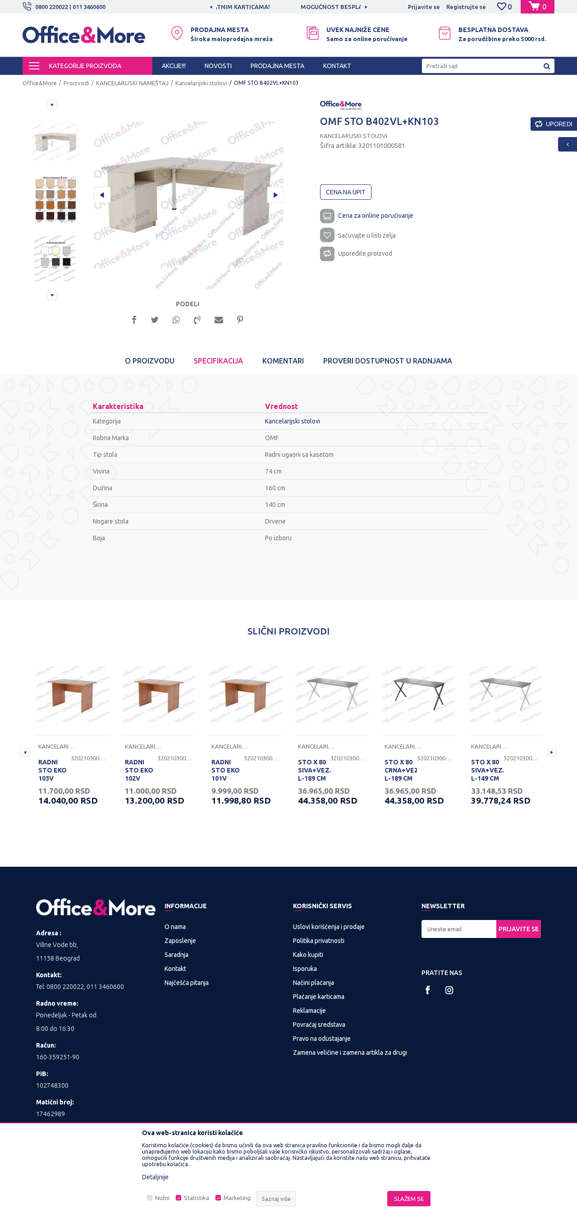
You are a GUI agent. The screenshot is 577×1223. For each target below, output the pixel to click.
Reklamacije (309, 1010)
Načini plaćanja (313, 982)
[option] (288, 7)
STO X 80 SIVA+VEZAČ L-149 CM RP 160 (487, 774)
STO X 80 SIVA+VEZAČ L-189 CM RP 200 (314, 774)
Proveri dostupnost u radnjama (387, 361)
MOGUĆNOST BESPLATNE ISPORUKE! (287, 7)
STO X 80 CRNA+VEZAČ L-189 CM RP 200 (401, 774)
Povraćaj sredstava (319, 1024)
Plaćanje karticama (318, 996)
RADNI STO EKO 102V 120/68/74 (140, 774)
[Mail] (219, 319)
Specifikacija (218, 361)
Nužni (162, 1198)
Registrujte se (466, 7)
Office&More (40, 83)
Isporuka (305, 968)
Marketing (237, 1198)
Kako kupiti (308, 954)
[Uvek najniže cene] (313, 33)
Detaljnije (155, 1177)
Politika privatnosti (318, 940)
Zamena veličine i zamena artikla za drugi (350, 1052)
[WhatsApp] (176, 319)
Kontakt (175, 968)
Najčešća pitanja (187, 982)
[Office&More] (84, 38)
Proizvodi (76, 83)
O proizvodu (149, 361)
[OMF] (341, 104)
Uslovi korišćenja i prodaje (329, 926)
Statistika (196, 1198)
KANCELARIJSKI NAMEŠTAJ (132, 83)
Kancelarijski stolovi (201, 83)
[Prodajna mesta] (177, 33)
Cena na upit (346, 192)
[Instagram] (449, 990)
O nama (175, 926)
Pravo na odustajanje (322, 1038)
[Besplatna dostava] (445, 33)
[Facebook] (134, 319)
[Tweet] (155, 319)
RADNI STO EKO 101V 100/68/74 (226, 774)
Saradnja (176, 954)
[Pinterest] (240, 319)
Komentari (283, 361)
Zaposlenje (180, 940)
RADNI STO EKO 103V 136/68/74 (53, 774)
